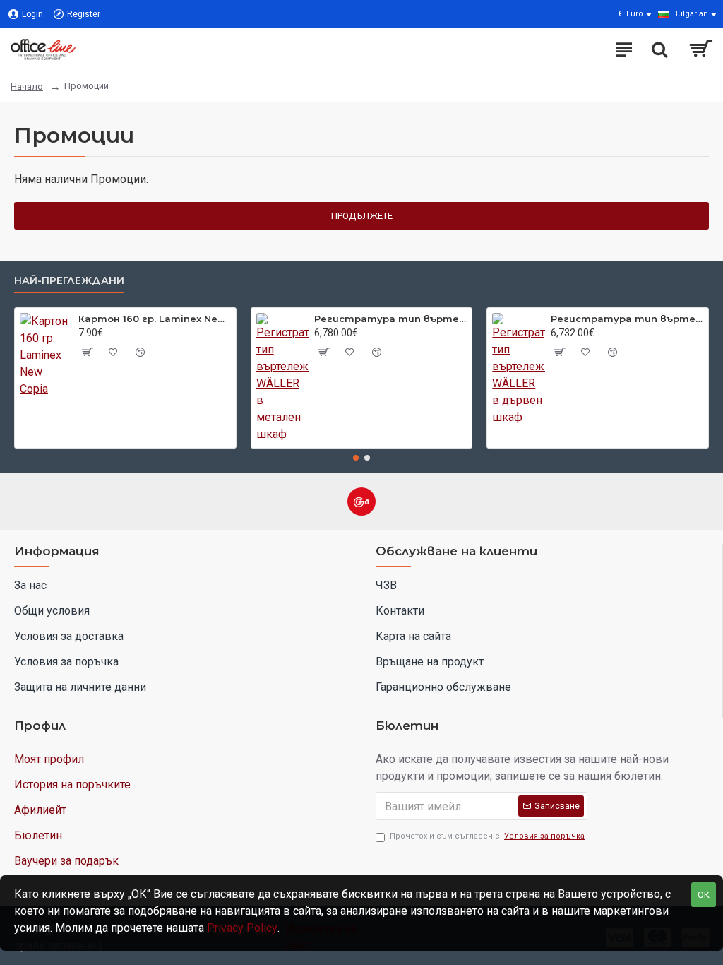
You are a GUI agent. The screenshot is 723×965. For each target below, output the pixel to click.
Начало (27, 86)
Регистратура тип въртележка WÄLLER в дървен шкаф (627, 318)
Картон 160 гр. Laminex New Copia (154, 318)
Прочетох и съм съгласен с (487, 836)
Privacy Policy (242, 928)
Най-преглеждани (69, 281)
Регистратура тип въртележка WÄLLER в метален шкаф (390, 318)
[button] (356, 458)
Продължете (362, 216)
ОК (704, 894)
